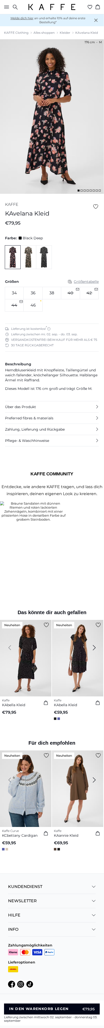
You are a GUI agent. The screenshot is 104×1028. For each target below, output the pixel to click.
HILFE (14, 915)
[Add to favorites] (96, 207)
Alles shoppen (44, 33)
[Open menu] (5, 7)
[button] (52, 407)
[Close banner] (96, 20)
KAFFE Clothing (16, 33)
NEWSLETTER (22, 900)
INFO (13, 929)
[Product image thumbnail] (79, 191)
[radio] (14, 293)
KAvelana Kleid (86, 33)
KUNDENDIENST (25, 886)
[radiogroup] (52, 299)
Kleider (65, 33)
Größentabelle (86, 281)
